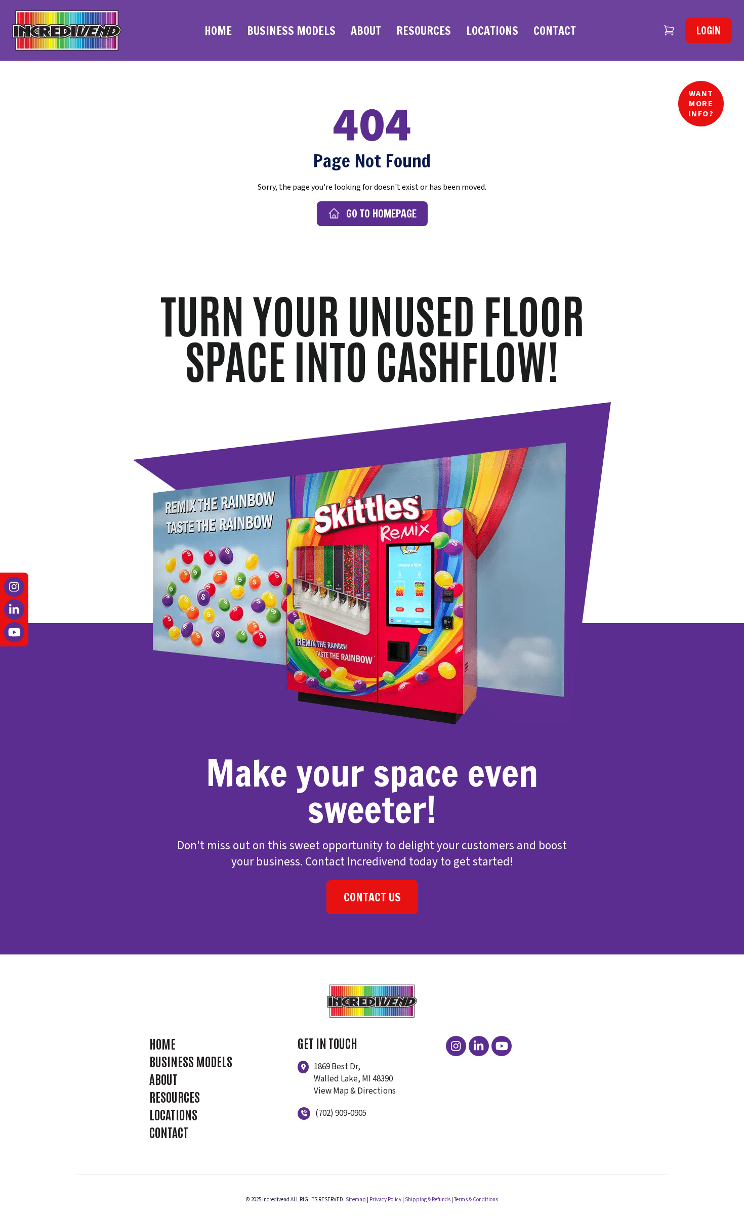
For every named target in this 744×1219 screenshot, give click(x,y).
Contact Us (372, 897)
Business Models (291, 30)
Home (218, 30)
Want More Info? (701, 103)
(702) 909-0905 (340, 1113)
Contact (554, 30)
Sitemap (356, 1199)
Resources (423, 30)
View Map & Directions (355, 1091)
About (366, 30)
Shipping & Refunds (427, 1199)
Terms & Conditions (476, 1199)
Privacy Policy (385, 1199)
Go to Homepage (381, 213)
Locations (492, 30)
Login (708, 30)
